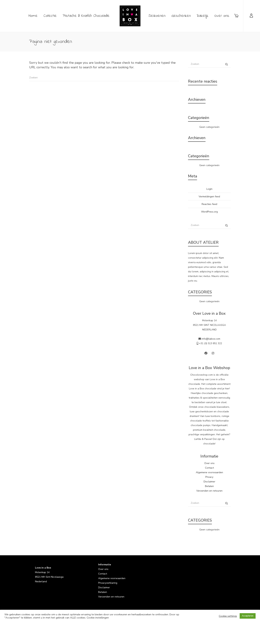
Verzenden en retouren (209, 490)
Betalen (209, 486)
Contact (209, 468)
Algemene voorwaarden (209, 472)
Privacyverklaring (107, 583)
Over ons (209, 463)
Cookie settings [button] (228, 616)
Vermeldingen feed (209, 196)
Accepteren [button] (247, 615)
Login (209, 189)
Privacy (209, 477)
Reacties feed (209, 204)
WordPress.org (209, 211)
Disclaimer (209, 481)
